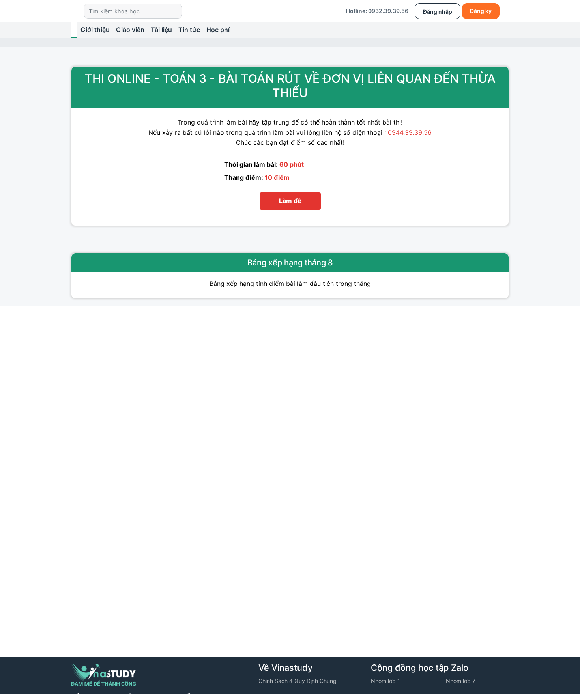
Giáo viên (130, 30)
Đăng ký (481, 10)
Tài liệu (161, 30)
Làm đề (290, 201)
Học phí (218, 30)
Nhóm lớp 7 (460, 680)
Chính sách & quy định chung (297, 680)
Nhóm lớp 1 (385, 680)
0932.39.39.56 (388, 10)
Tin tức (189, 30)
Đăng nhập (437, 11)
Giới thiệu (95, 30)
